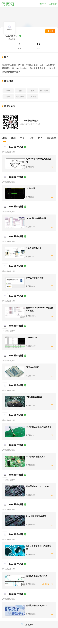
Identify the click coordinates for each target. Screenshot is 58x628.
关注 (19, 48)
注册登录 (53, 4)
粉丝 (38, 48)
